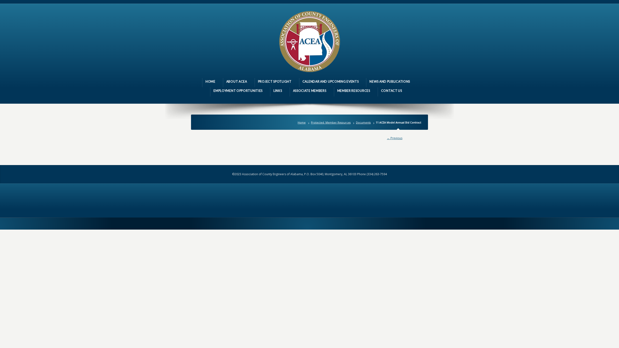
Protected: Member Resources (331, 122)
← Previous (394, 138)
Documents (363, 122)
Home (302, 122)
